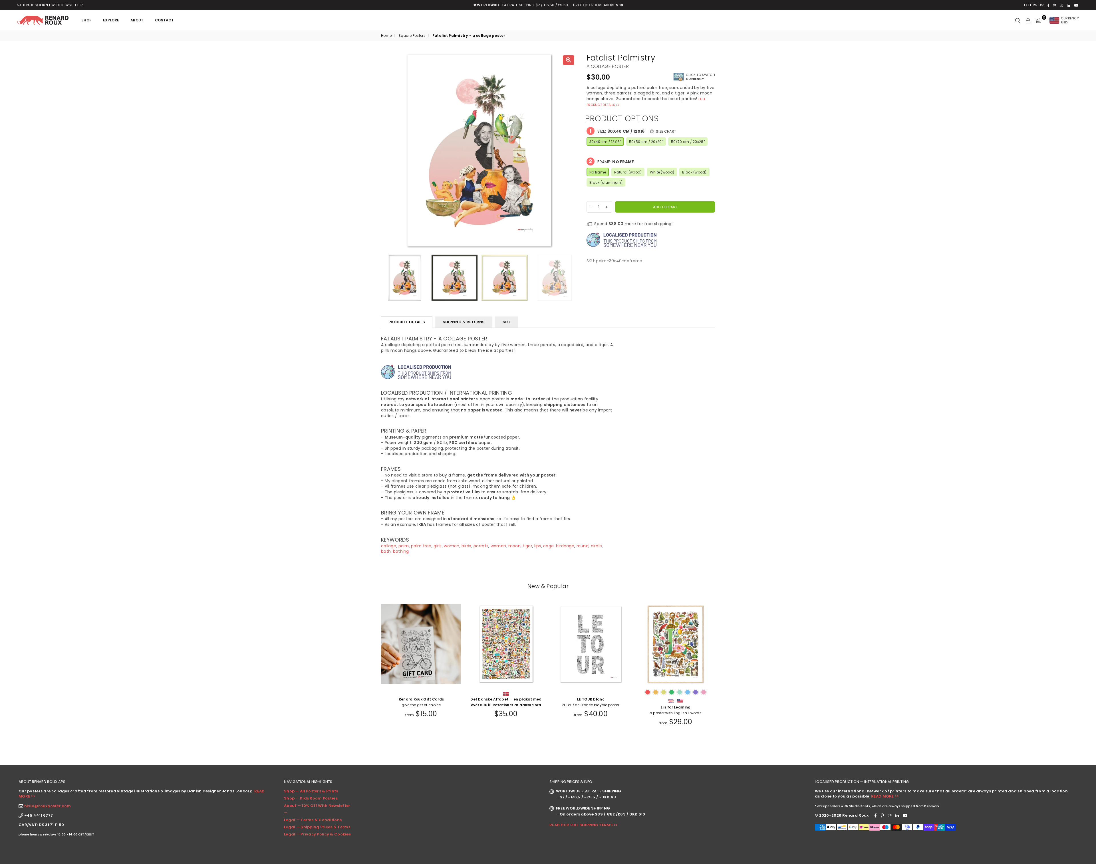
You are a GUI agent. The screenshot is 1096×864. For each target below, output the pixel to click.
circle (596, 546)
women (451, 546)
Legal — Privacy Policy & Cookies (317, 834)
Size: (632, 131)
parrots (481, 546)
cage (548, 546)
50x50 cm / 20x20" (646, 141)
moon (514, 546)
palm (403, 546)
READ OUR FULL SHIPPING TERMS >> (583, 825)
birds (466, 546)
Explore (111, 20)
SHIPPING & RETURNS (464, 322)
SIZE (507, 322)
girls (438, 546)
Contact (164, 20)
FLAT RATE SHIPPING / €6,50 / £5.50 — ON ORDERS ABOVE (550, 5)
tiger (527, 546)
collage (388, 546)
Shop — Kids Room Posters (311, 798)
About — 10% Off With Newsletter (317, 805)
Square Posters (412, 35)
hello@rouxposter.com (47, 806)
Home (386, 35)
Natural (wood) (628, 172)
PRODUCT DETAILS (406, 322)
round (583, 546)
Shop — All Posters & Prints (311, 791)
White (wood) (662, 172)
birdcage (565, 546)
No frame (597, 172)
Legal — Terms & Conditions (313, 820)
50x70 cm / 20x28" (688, 141)
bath (386, 551)
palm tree (421, 546)
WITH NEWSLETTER (53, 5)
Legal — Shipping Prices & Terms (317, 827)
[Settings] (1028, 20)
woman (498, 546)
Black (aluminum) (605, 182)
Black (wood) (694, 172)
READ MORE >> (885, 796)
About (136, 20)
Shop (86, 20)
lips (537, 546)
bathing (401, 551)
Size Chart (665, 131)
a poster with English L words (676, 710)
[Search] (1018, 20)
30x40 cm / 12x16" (605, 141)
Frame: (611, 161)
